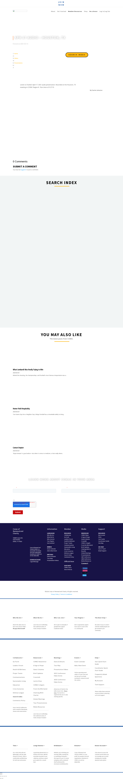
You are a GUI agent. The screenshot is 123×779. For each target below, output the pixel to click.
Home (16, 53)
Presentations (18, 63)
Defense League (68, 553)
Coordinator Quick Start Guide (101, 669)
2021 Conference (86, 557)
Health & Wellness (69, 541)
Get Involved (61, 11)
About (53, 11)
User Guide (101, 539)
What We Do (50, 537)
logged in (23, 170)
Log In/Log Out (104, 11)
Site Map (100, 543)
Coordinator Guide (103, 541)
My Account (101, 535)
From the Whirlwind (40, 689)
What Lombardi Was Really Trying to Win (28, 369)
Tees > (15, 745)
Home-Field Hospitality (21, 408)
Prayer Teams (68, 543)
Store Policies (68, 569)
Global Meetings (39, 699)
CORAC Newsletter (39, 662)
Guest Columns (85, 539)
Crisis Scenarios (68, 551)
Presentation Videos (53, 560)
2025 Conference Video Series (60, 681)
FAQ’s (99, 537)
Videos (16, 58)
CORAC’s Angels (85, 543)
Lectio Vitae (37, 681)
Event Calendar (51, 549)
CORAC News (85, 535)
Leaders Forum (68, 539)
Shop (86, 11)
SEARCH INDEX (77, 55)
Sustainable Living (69, 547)
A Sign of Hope (85, 537)
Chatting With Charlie (38, 694)
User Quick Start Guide (100, 663)
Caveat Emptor (18, 447)
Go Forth (66, 537)
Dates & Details (51, 556)
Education (67, 549)
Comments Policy (19, 700)
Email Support (102, 551)
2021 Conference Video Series (60, 674)
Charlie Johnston (97, 90)
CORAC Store (67, 567)
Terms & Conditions (66, 594)
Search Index (68, 555)
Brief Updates (85, 547)
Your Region (50, 541)
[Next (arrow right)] (2, 778)
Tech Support (99, 684)
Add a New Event (52, 551)
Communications (69, 545)
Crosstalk (84, 541)
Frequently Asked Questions (101, 675)
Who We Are (50, 535)
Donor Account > (101, 745)
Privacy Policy (55, 594)
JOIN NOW (61, 3)
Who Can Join (50, 539)
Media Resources (86, 561)
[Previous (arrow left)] (0, 778)
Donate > (77, 745)
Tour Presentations (40, 703)
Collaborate (67, 535)
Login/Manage (34, 561)
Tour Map (50, 558)
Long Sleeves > (38, 745)
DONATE (36, 542)
